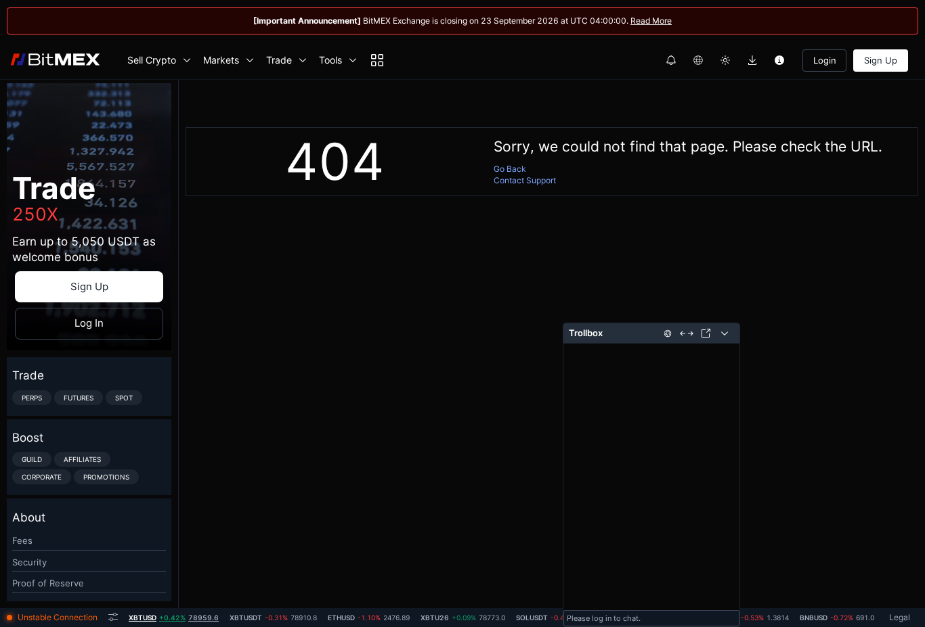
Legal (899, 617)
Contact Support (525, 180)
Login (824, 60)
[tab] (174, 617)
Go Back (510, 169)
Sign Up (880, 60)
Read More (651, 21)
